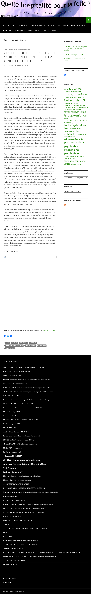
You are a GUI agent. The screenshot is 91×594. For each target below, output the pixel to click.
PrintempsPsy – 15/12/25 (12, 424)
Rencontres (10, 348)
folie (74, 109)
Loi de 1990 (68, 131)
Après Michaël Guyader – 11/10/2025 (16, 432)
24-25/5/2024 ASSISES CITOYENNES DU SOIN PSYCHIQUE (23, 512)
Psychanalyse (30, 345)
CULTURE (37, 30)
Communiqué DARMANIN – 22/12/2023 (17, 520)
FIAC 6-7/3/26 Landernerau (12, 448)
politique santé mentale (74, 139)
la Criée (14, 343)
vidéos (67, 163)
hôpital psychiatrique (75, 125)
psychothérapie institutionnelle (74, 156)
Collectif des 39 (8, 25)
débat (69, 107)
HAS (65, 118)
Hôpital (73, 123)
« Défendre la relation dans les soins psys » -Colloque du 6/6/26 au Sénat (28, 392)
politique (72, 136)
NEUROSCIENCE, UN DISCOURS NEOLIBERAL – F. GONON (24, 488)
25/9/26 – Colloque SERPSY (73, 55)
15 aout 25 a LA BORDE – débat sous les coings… (20, 444)
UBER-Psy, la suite (9, 468)
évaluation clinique (76, 164)
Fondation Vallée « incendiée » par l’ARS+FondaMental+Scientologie (26, 400)
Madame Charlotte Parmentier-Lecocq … (17, 480)
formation (78, 109)
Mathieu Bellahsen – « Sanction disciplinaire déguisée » (22, 476)
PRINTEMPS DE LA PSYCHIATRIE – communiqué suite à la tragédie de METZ (29, 556)
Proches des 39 (61, 25)
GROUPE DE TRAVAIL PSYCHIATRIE (16, 484)
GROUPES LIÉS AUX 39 (77, 25)
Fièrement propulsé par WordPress (13, 591)
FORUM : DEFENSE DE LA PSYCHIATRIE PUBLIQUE (21, 420)
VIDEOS (50, 25)
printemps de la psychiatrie (74, 144)
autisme (82, 94)
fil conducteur (68, 109)
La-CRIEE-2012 (49, 330)
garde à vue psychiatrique (75, 111)
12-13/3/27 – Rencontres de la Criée (15, 384)
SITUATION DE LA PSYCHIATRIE (14, 500)
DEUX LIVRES (8, 536)
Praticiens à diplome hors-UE (13, 472)
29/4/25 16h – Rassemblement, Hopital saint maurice (21, 460)
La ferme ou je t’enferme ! (12, 516)
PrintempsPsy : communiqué (13, 452)
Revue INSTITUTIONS (10, 564)
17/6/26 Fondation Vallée (12, 396)
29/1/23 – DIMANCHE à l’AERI (14, 560)
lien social (23, 343)
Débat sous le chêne (10, 496)
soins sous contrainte (75, 160)
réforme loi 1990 (69, 158)
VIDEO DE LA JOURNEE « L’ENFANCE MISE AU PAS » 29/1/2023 (25, 528)
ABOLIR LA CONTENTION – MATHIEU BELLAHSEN (21, 540)
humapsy (67, 123)
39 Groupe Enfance (37, 25)
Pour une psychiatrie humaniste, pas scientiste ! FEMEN (22, 408)
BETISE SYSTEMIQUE (10, 428)
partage (66, 136)
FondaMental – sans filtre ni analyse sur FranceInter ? (21, 436)
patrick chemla (22, 65)
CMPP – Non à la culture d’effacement (16, 372)
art (76, 91)
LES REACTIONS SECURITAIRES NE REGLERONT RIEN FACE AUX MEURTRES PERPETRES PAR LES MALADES (41, 552)
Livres (30, 30)
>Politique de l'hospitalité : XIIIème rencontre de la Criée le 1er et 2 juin (30, 57)
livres (66, 128)
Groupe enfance (75, 115)
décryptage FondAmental (80, 107)
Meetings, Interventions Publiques (17, 49)
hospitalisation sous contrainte (75, 120)
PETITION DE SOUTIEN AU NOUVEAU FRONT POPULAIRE (24, 508)
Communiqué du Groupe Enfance (14, 416)
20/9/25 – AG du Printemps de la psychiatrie (18, 440)
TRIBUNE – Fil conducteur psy (13, 548)
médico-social (82, 134)
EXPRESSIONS (19, 30)
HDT (68, 118)
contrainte (81, 105)
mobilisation (70, 133)
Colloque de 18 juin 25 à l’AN (13, 456)
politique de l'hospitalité (14, 345)
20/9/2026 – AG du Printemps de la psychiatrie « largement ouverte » (75, 49)
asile (7, 343)
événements (7, 30)
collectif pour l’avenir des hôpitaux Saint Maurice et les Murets (24, 464)
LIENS (45, 30)
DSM (65, 107)
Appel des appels (69, 91)
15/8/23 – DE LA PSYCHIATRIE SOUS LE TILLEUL (20, 544)
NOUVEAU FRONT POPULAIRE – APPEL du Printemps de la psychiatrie (28, 504)
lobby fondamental (75, 128)
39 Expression (22, 25)
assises (79, 91)
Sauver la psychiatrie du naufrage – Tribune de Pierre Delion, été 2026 (27, 380)
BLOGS (54, 30)
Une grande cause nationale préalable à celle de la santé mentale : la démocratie (30, 492)
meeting (33, 343)
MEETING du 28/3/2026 (11, 412)
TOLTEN (6, 524)
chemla (82, 97)
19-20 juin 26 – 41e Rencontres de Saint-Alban (19, 404)
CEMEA (66, 97)
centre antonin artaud (74, 97)
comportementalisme (71, 103)
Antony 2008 (75, 89)
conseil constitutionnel (71, 105)
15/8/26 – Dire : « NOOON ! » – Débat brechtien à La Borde (23, 368)
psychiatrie (42, 345)
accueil (66, 89)
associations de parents (70, 95)
